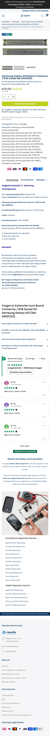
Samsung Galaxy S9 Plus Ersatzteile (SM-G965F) (21, 160)
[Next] (46, 180)
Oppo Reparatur (12, 565)
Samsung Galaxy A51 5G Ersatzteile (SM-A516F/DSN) (22, 144)
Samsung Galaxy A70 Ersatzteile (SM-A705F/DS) (21, 149)
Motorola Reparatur (13, 557)
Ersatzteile (6, 21)
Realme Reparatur (13, 569)
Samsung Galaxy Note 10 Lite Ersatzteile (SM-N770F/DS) (24, 158)
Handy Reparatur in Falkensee (14, 670)
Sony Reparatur (12, 576)
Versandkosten (27, 180)
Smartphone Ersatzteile (11, 163)
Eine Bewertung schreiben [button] (21, 372)
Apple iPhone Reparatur (15, 543)
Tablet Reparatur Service (17, 585)
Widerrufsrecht (8, 711)
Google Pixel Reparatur (15, 546)
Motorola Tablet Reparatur (16, 597)
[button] (30, 358)
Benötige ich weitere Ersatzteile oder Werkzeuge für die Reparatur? (22, 347)
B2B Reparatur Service (10, 674)
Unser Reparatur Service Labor (14, 678)
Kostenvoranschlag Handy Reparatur (16, 715)
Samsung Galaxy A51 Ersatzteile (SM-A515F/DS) (20, 147)
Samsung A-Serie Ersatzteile (32, 21)
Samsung (15, 21)
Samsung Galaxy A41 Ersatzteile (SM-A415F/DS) (21, 141)
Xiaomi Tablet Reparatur (15, 605)
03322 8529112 (10, 651)
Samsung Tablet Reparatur (16, 601)
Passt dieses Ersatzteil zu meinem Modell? (19, 323)
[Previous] (3, 180)
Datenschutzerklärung (11, 703)
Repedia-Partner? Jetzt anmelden (35, 11)
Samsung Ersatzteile (10, 130)
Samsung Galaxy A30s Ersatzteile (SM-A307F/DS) (20, 24)
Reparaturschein (8, 682)
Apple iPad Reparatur (14, 590)
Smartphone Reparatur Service (21, 538)
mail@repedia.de (12, 646)
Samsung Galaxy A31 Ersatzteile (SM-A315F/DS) (20, 136)
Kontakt (5, 666)
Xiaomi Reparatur (12, 580)
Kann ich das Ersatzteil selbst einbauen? (19, 339)
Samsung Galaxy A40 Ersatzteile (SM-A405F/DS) (21, 138)
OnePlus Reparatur (13, 561)
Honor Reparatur (12, 554)
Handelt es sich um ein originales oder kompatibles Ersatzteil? (23, 331)
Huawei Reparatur (13, 550)
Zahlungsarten (42, 180)
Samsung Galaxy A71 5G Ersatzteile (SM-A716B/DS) (22, 152)
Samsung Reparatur (14, 572)
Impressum (6, 707)
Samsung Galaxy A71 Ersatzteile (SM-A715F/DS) (21, 155)
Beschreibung (12, 180)
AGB (3, 699)
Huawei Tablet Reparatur (16, 594)
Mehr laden (25, 446)
